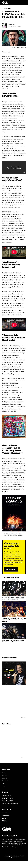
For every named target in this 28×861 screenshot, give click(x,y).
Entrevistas (4, 778)
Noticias (8, 8)
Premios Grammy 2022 (7, 800)
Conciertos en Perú (6, 795)
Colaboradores (5, 815)
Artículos (4, 775)
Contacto (4, 818)
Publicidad (4, 820)
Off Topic (4, 783)
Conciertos (4, 780)
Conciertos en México (7, 798)
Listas (4, 8)
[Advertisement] (14, 703)
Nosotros (4, 813)
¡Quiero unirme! (11, 569)
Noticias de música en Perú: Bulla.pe (10, 803)
